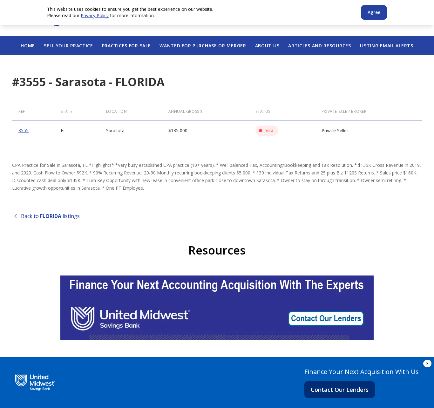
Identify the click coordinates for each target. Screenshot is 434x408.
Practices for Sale (126, 46)
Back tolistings (50, 216)
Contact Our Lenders (340, 389)
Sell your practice (68, 46)
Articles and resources (319, 46)
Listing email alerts (386, 46)
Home (28, 46)
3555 (23, 130)
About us (267, 46)
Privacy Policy (95, 15)
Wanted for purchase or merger (202, 46)
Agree (374, 12)
